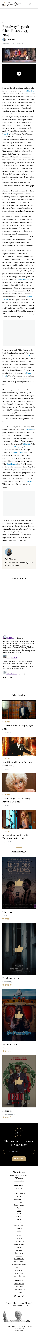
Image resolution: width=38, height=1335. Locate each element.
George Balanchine (24, 279)
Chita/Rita (27, 444)
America (6, 134)
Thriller (19, 1231)
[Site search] (30, 4)
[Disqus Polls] (19, 608)
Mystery (19, 1216)
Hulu (19, 1214)
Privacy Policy (19, 1331)
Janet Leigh (15, 446)
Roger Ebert (19, 1273)
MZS (19, 1247)
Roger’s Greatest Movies (19, 1175)
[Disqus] (19, 660)
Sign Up (19, 1189)
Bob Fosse (28, 481)
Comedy (19, 1202)
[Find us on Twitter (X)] (23, 1296)
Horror (19, 1211)
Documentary (19, 1205)
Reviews (19, 1239)
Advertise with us (19, 1289)
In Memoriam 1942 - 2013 (19, 1306)
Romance (19, 1222)
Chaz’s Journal (19, 1241)
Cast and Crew (19, 1181)
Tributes (5, 23)
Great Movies (19, 1244)
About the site (19, 1284)
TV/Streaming (19, 1270)
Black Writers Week (19, 1264)
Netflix (19, 1219)
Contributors (19, 1292)
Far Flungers (19, 1250)
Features (19, 1267)
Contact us (19, 1287)
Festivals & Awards (19, 1276)
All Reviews (19, 1178)
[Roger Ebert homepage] (12, 4)
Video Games (19, 1262)
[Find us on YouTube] (19, 1296)
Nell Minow (11, 40)
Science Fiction (19, 1225)
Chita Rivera (30, 91)
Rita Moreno (30, 429)
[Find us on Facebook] (15, 1296)
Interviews (19, 1253)
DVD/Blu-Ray (19, 1259)
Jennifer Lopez (17, 452)
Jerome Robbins (29, 355)
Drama (19, 1208)
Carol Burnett (12, 464)
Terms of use (19, 1328)
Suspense (19, 1228)
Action (19, 1196)
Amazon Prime (19, 1199)
